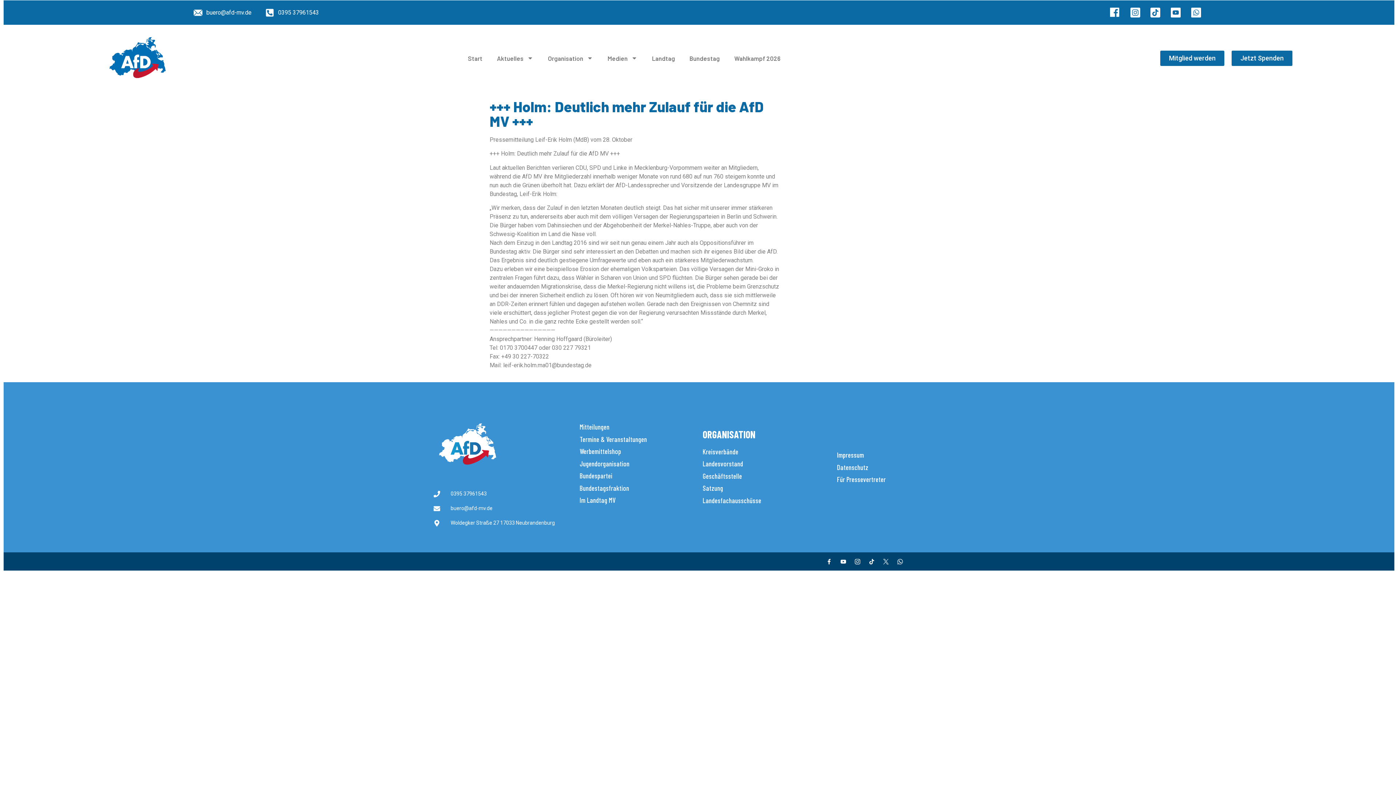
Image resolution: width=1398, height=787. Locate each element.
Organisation (565, 58)
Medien (618, 58)
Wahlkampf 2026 (757, 58)
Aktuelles (510, 58)
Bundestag (705, 58)
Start (475, 58)
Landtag (663, 58)
